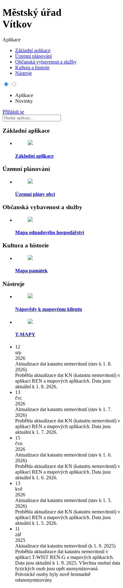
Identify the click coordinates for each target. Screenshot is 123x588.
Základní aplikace (32, 50)
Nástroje (23, 73)
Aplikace (24, 95)
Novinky (24, 101)
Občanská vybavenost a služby (46, 61)
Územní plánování (33, 56)
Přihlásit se (13, 111)
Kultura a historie (32, 67)
